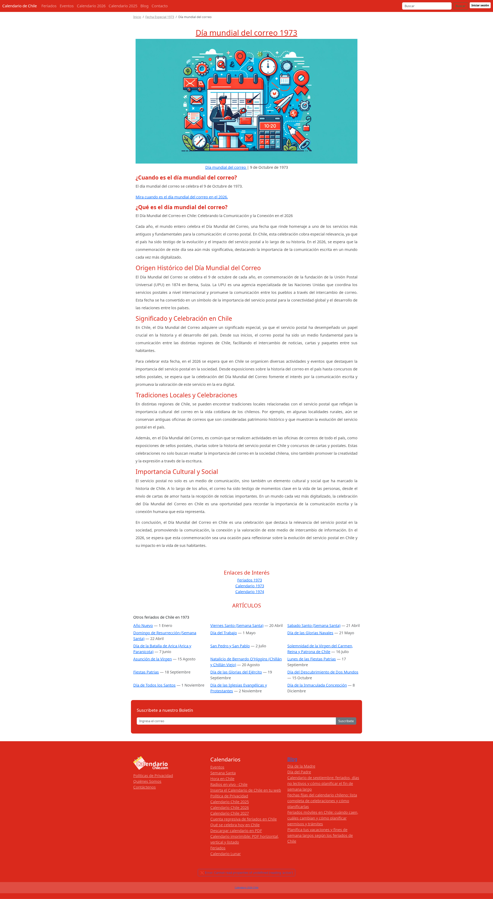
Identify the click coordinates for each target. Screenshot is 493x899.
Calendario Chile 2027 (229, 813)
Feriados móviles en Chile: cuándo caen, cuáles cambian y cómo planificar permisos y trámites (322, 818)
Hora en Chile (222, 778)
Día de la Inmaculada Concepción (317, 685)
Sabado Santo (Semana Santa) (313, 625)
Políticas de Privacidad (153, 775)
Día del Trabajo (223, 632)
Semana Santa (223, 772)
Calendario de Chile (19, 5)
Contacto (160, 5)
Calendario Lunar (225, 853)
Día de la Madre (301, 766)
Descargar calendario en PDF (236, 830)
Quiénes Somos (147, 781)
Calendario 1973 (249, 585)
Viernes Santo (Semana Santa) (236, 625)
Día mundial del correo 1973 (246, 32)
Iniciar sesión (480, 5)
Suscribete (346, 721)
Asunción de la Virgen (152, 659)
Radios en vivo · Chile (228, 784)
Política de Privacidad (229, 796)
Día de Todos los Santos (154, 685)
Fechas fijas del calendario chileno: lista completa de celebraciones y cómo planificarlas (322, 800)
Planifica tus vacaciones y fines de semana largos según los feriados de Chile (320, 835)
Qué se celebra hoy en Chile (235, 824)
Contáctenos (144, 787)
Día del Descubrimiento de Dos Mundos (322, 672)
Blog (144, 5)
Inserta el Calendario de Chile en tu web (245, 790)
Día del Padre (299, 772)
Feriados (49, 5)
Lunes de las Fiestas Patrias (311, 659)
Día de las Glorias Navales (310, 632)
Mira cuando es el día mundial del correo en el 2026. (182, 197)
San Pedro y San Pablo (230, 645)
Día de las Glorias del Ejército (236, 672)
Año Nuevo (143, 625)
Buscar (461, 6)
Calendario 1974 (249, 591)
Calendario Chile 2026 (229, 807)
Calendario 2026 (91, 5)
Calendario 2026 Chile (246, 887)
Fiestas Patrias (146, 672)
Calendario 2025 (123, 5)
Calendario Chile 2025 (229, 801)
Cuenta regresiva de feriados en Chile (243, 819)
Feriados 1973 (249, 580)
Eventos (67, 5)
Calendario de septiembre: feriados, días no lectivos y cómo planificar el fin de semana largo (323, 783)
